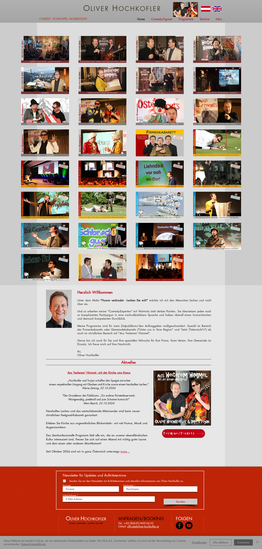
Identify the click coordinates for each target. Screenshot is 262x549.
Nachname (128, 485)
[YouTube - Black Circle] (189, 525)
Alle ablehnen (220, 542)
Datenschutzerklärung (33, 544)
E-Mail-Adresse (69, 495)
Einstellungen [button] (199, 542)
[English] (217, 9)
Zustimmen (243, 542)
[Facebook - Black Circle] (179, 525)
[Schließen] (257, 542)
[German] (205, 9)
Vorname (67, 485)
